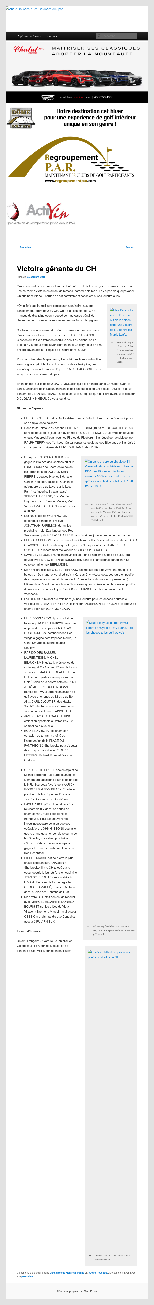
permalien (27, 1276)
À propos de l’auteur (29, 36)
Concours (52, 36)
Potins (80, 1272)
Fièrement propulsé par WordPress (77, 1291)
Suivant (131, 247)
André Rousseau (98, 1272)
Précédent (24, 247)
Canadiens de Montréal (63, 1272)
